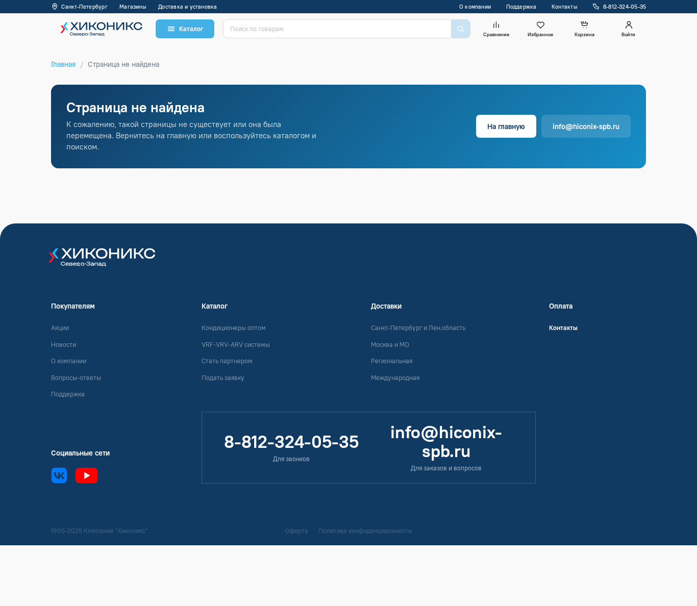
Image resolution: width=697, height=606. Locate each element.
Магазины (132, 6)
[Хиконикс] (99, 29)
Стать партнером (227, 361)
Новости (63, 344)
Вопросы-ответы (76, 378)
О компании (475, 6)
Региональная (391, 361)
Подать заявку (223, 378)
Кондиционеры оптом (234, 328)
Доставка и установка (187, 6)
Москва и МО (390, 344)
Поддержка (521, 6)
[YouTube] (86, 475)
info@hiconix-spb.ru (586, 126)
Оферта (296, 531)
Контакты (565, 6)
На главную (506, 126)
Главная (63, 64)
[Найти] (460, 29)
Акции (60, 328)
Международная (395, 378)
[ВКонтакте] (59, 475)
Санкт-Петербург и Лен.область (418, 328)
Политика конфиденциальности (365, 531)
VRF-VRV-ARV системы (236, 344)
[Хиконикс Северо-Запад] (108, 262)
